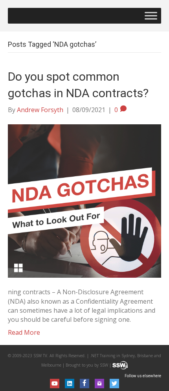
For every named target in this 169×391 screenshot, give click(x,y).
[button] (54, 383)
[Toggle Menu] (151, 15)
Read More (24, 332)
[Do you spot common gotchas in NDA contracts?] (84, 200)
